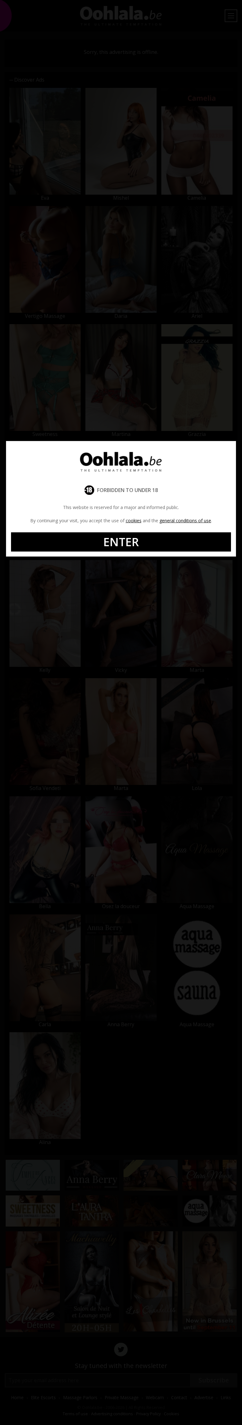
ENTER (121, 542)
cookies (133, 521)
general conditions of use (185, 521)
